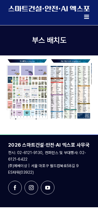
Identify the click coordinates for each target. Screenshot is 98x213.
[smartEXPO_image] (49, 61)
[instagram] (31, 187)
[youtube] (47, 187)
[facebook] (15, 187)
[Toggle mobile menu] (87, 17)
